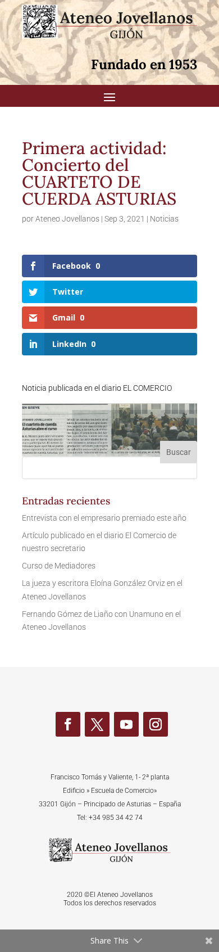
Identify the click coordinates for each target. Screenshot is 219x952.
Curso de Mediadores (58, 565)
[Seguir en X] (97, 724)
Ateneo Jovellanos (67, 218)
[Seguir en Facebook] (68, 724)
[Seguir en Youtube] (126, 724)
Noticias (164, 218)
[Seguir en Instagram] (155, 724)
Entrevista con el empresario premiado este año (104, 517)
